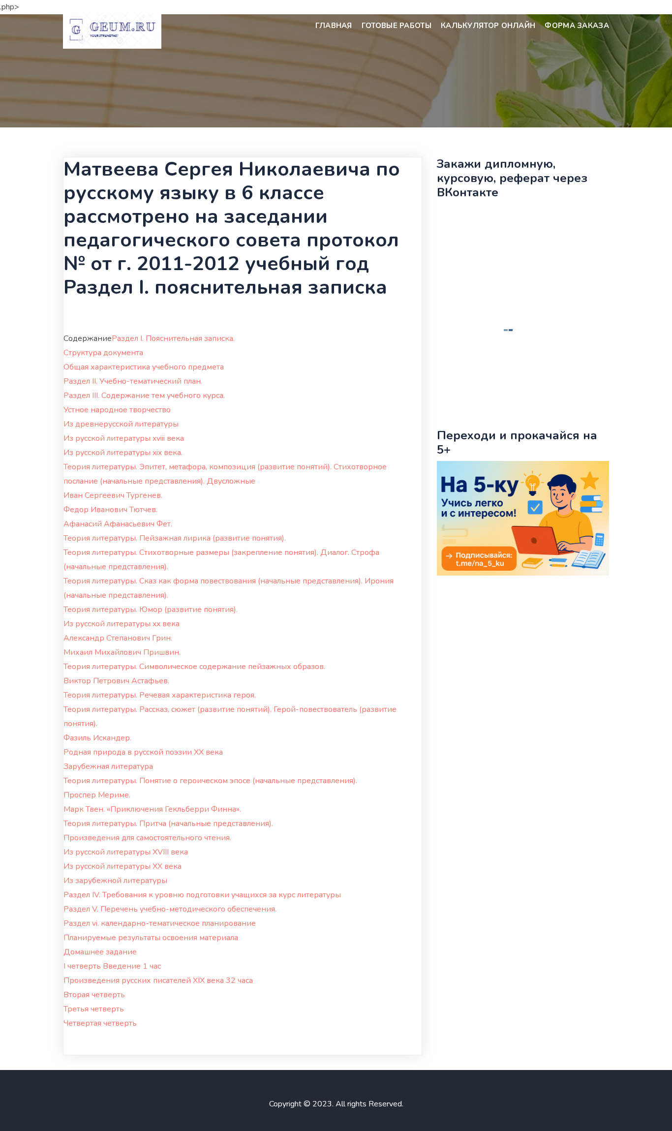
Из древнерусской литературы (121, 424)
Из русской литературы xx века (121, 623)
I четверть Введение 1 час (112, 966)
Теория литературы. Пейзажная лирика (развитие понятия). (174, 538)
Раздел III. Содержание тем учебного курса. (144, 395)
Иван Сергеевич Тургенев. (112, 495)
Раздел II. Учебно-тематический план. (132, 381)
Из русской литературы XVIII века (125, 852)
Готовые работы (396, 26)
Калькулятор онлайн (488, 26)
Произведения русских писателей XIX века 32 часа (158, 980)
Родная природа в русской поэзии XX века (143, 752)
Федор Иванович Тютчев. (110, 509)
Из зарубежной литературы (115, 880)
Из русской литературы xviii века (123, 438)
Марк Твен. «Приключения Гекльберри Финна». (152, 809)
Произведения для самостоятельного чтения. (147, 837)
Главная (333, 26)
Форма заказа (577, 26)
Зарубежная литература (108, 766)
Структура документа (103, 352)
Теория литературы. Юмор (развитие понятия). (150, 609)
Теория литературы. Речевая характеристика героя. (159, 695)
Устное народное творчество (117, 409)
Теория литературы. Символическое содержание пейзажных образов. (194, 666)
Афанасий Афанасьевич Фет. (117, 524)
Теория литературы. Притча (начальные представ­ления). (168, 823)
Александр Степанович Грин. (117, 638)
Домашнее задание (100, 952)
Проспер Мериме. (96, 795)
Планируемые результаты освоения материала (150, 937)
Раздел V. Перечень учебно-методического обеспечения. (169, 909)
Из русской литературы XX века (122, 866)
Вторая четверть (94, 994)
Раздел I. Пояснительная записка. (173, 338)
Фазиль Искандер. (97, 738)
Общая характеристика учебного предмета (143, 367)
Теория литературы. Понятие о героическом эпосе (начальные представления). (210, 780)
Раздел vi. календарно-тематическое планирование (159, 923)
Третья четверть (93, 1009)
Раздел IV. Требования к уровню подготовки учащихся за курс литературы (202, 894)
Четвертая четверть (100, 1023)
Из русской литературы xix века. (123, 452)
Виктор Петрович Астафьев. (116, 680)
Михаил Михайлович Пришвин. (122, 652)
